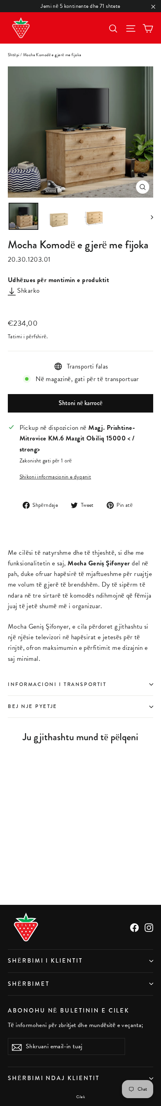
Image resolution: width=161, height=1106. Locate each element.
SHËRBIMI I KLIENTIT (45, 961)
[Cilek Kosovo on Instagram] (149, 927)
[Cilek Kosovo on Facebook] (134, 927)
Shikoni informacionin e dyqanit (55, 477)
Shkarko (27, 290)
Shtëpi (14, 54)
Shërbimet (28, 984)
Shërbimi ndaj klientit (54, 1078)
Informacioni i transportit (57, 684)
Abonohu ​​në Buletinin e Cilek (68, 1010)
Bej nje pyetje (32, 706)
